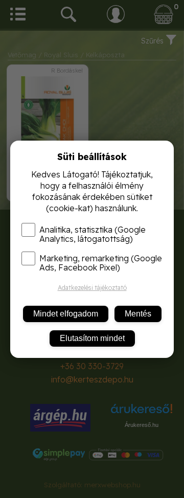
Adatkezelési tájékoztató (92, 287)
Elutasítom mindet (92, 338)
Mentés (138, 313)
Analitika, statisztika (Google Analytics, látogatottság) (92, 234)
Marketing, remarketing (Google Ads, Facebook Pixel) (100, 263)
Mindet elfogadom (65, 313)
